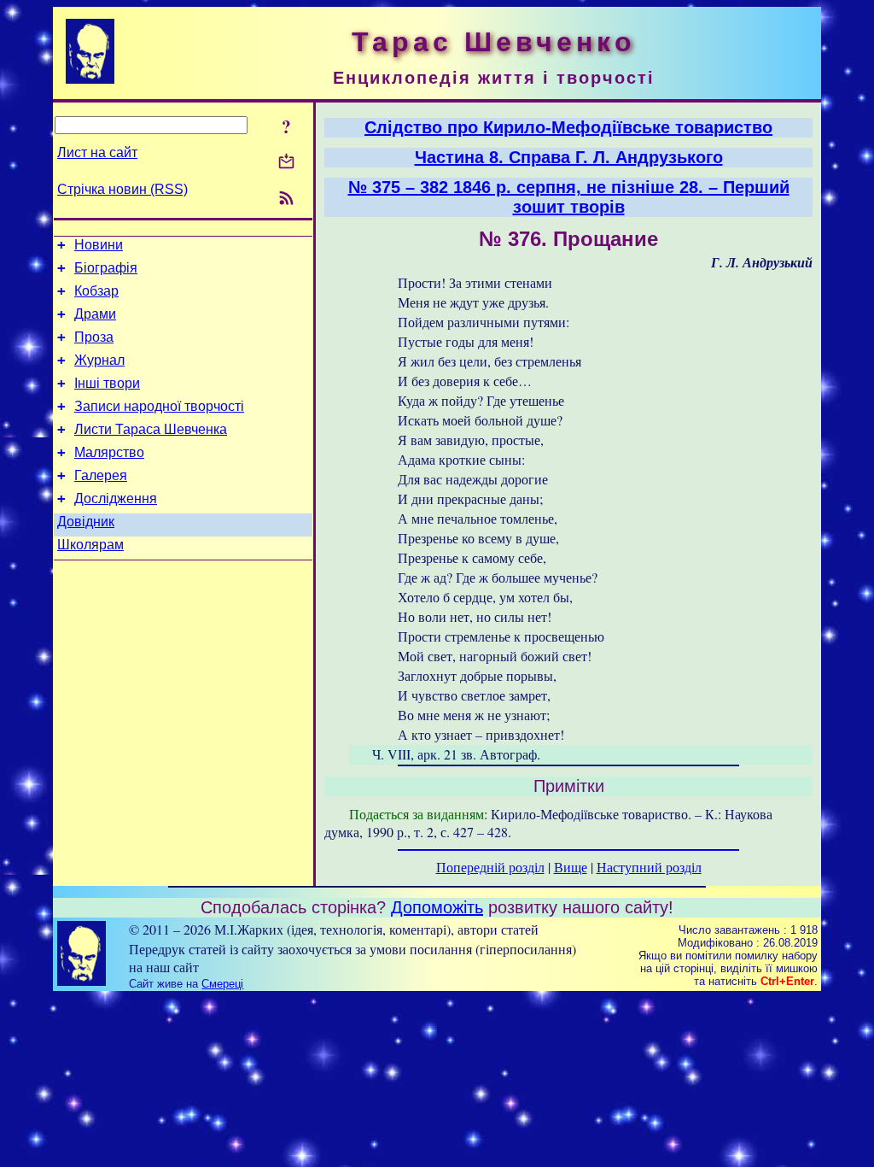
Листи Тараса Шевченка (150, 429)
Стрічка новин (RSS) (122, 189)
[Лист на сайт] (286, 162)
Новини (98, 245)
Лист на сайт (97, 152)
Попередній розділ (490, 867)
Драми (95, 314)
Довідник (85, 521)
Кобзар (96, 291)
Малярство (109, 452)
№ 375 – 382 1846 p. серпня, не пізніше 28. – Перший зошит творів (569, 197)
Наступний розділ (649, 867)
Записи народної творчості (159, 406)
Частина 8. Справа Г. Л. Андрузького (569, 157)
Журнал (99, 360)
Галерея (100, 475)
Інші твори (107, 383)
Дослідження (115, 498)
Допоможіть (437, 907)
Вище (570, 867)
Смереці (222, 983)
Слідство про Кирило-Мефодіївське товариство (568, 127)
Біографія (105, 268)
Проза (94, 337)
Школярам (90, 544)
